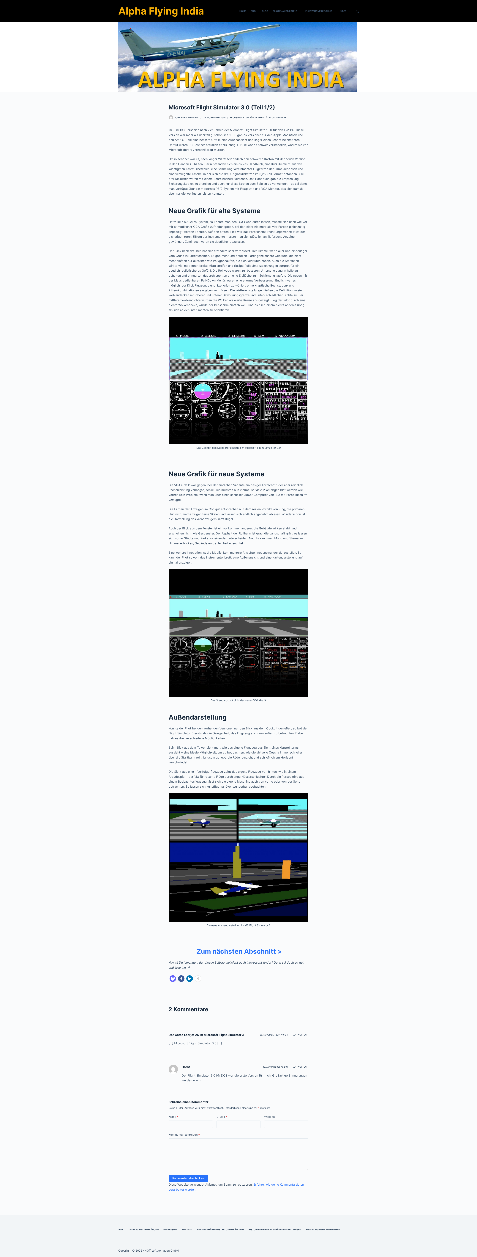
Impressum (170, 1229)
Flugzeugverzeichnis (318, 11)
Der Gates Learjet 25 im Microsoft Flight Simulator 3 (206, 1035)
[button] (173, 978)
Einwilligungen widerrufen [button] (323, 1229)
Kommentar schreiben (184, 1134)
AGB (120, 1229)
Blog (265, 11)
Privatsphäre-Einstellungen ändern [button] (220, 1229)
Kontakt (187, 1229)
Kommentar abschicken (188, 1178)
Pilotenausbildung (285, 11)
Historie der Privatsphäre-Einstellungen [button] (275, 1229)
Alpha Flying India (161, 11)
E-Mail (222, 1116)
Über (343, 11)
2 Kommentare (277, 117)
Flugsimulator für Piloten (247, 117)
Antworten (300, 1034)
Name (173, 1116)
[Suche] (357, 11)
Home (242, 11)
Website (269, 1116)
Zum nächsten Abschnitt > (238, 951)
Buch (254, 11)
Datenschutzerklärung (143, 1229)
